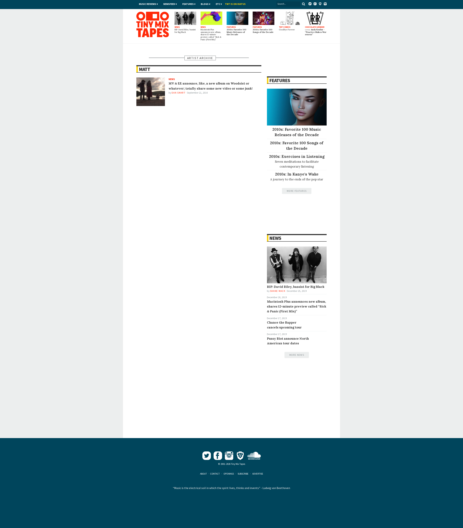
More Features (297, 190)
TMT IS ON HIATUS (235, 4)
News (275, 238)
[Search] (303, 4)
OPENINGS (229, 473)
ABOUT (203, 473)
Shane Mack (277, 291)
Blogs (205, 4)
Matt (144, 69)
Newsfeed (169, 4)
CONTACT (215, 473)
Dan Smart (178, 92)
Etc (218, 4)
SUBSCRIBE (243, 473)
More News (296, 354)
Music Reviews (147, 4)
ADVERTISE (257, 473)
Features (188, 4)
